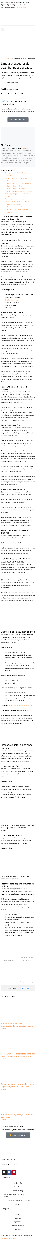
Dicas (18, 1214)
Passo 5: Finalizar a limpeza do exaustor (20, 191)
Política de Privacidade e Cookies (18, 1200)
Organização (18, 1222)
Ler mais (3, 1028)
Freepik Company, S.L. (8, 1238)
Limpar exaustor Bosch (14, 207)
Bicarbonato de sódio (12, 300)
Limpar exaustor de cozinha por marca (17, 201)
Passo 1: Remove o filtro (15, 181)
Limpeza (18, 1218)
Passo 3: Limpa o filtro (14, 186)
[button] (18, 25)
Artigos (7, 58)
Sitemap (18, 1204)
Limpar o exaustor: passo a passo (16, 178)
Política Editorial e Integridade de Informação (15, 1195)
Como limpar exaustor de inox (15, 199)
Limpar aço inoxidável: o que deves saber (20, 705)
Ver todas (18, 1229)
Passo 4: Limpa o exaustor (16, 188)
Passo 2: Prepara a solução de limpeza (19, 183)
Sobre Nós (18, 1183)
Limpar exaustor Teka (14, 204)
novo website (21, 7)
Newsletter (18, 1187)
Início (2, 58)
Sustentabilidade (18, 1225)
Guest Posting (18, 1191)
